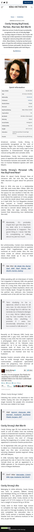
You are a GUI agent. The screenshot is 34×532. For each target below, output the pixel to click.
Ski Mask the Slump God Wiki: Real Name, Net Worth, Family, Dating (18, 268)
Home (12, 17)
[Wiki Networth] (17, 7)
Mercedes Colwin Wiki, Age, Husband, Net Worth (18, 476)
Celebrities (20, 17)
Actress (30, 100)
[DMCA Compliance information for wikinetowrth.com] (17, 528)
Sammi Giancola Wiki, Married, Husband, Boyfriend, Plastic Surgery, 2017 (18, 414)
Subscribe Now (28, 2)
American (29, 97)
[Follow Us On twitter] (4, 2)
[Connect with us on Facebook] (2, 2)
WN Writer (18, 51)
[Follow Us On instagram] (7, 2)
